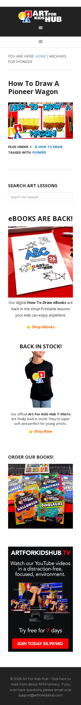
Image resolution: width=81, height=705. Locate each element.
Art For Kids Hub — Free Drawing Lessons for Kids (40, 16)
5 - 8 (33, 147)
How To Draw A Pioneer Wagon (33, 87)
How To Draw (50, 147)
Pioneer (39, 152)
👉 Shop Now (40, 431)
